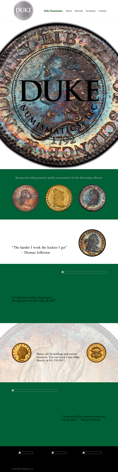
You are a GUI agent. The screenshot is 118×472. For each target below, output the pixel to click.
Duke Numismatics (53, 11)
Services (79, 11)
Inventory (91, 11)
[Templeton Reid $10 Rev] (84, 272)
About (69, 11)
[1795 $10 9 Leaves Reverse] (34, 391)
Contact (102, 11)
